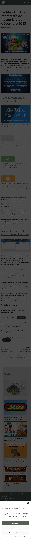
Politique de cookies (9, 536)
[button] (28, 503)
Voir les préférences (15, 533)
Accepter (15, 523)
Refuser (15, 528)
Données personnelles (20, 536)
